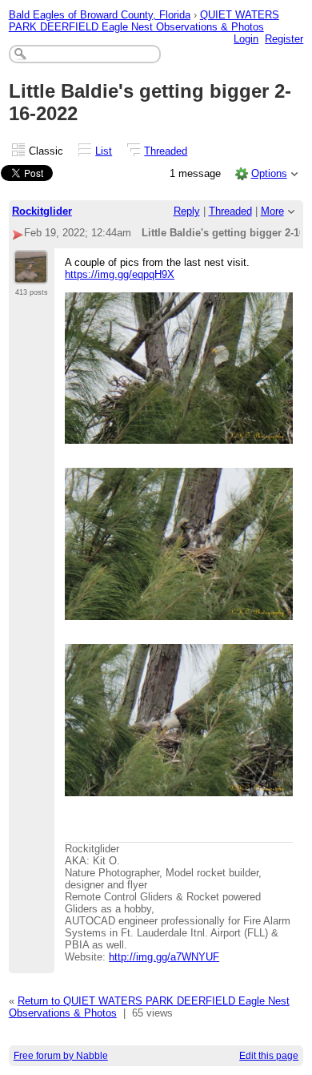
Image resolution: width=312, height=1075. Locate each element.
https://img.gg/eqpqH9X (119, 274)
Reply (187, 211)
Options (269, 173)
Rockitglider (42, 211)
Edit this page (268, 1055)
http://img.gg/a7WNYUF (164, 957)
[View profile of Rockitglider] (31, 275)
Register (284, 39)
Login (246, 39)
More (272, 211)
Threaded (165, 151)
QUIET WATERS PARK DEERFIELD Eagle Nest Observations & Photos (144, 21)
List (103, 151)
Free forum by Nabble (61, 1055)
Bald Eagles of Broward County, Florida (99, 15)
